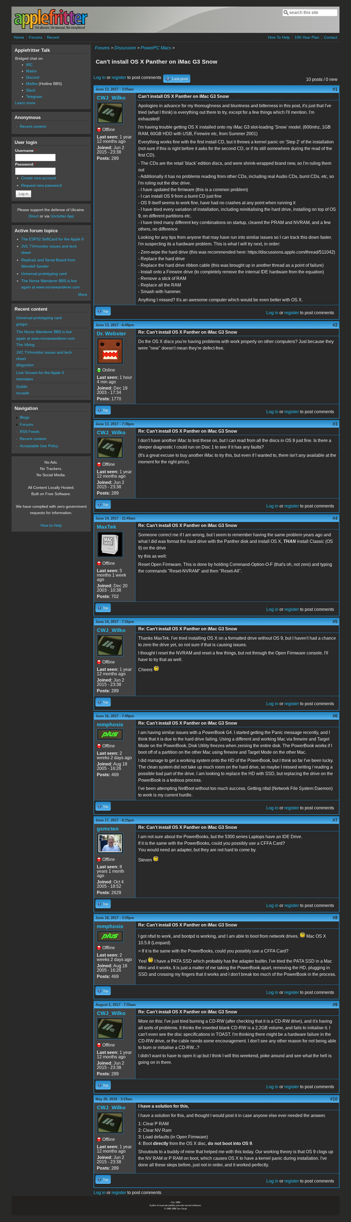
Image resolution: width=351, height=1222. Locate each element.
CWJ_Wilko (111, 98)
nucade (22, 393)
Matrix (31, 71)
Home (19, 37)
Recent (53, 37)
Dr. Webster (111, 333)
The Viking (25, 344)
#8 (335, 917)
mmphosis (110, 724)
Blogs (24, 417)
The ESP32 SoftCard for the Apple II (52, 239)
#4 (335, 518)
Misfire (32, 83)
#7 (335, 820)
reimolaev (24, 379)
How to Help (51, 525)
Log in (100, 77)
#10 (334, 1099)
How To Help (279, 37)
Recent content (33, 126)
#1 (335, 89)
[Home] (50, 28)
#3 (335, 424)
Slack (30, 90)
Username (25, 150)
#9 (335, 1004)
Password (25, 164)
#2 (335, 325)
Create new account (38, 178)
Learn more (25, 103)
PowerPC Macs (156, 48)
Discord (32, 77)
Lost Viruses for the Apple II (40, 372)
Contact (330, 37)
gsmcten (108, 829)
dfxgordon (25, 365)
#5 (335, 621)
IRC (29, 65)
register (119, 77)
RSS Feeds (29, 431)
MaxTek (106, 527)
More (82, 294)
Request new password (41, 185)
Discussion (125, 48)
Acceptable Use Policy (39, 446)
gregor (22, 324)
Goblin (21, 386)
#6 (335, 716)
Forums (35, 37)
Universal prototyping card (44, 273)
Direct (34, 216)
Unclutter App (62, 216)
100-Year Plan (307, 37)
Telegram (34, 96)
